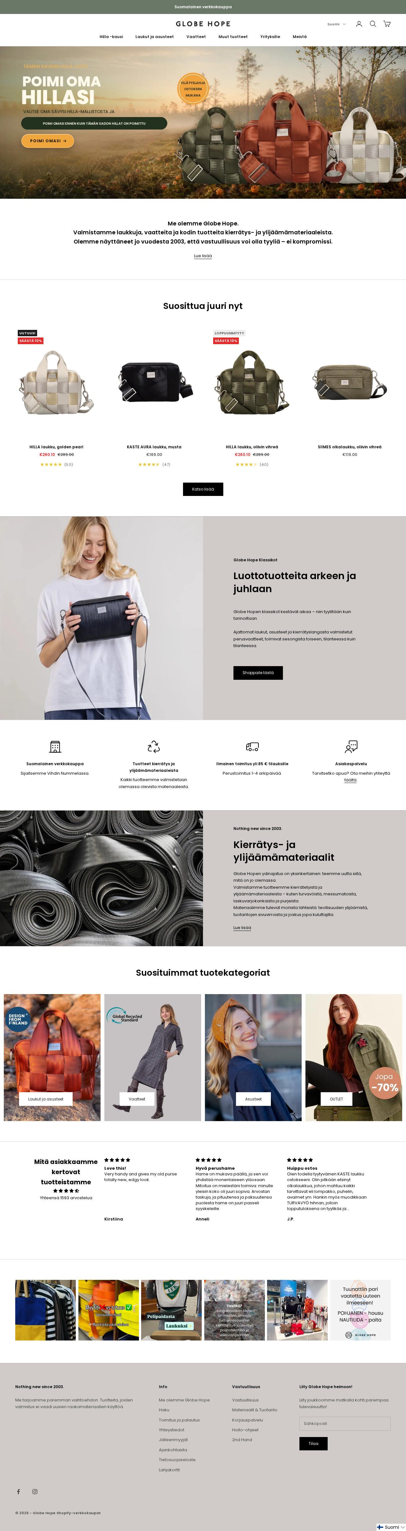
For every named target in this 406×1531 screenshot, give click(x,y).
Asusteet (253, 1099)
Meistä (300, 36)
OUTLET (336, 1099)
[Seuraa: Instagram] (35, 1491)
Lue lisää (203, 256)
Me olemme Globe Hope (184, 1400)
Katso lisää (203, 489)
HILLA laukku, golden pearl (56, 447)
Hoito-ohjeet (245, 1430)
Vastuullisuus (245, 1400)
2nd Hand (242, 1440)
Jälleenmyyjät (173, 1440)
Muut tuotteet (233, 36)
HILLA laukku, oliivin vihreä (252, 447)
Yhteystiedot (171, 1430)
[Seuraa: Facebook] (18, 1491)
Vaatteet (196, 36)
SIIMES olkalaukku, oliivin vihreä (350, 447)
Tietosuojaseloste (177, 1460)
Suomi (333, 24)
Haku (164, 1410)
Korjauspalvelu (247, 1420)
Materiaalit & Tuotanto (255, 1410)
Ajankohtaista (173, 1450)
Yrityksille (270, 36)
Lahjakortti (169, 1470)
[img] (66, 1190)
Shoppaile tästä (258, 672)
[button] (391, 1527)
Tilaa (313, 1443)
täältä (350, 780)
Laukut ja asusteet (154, 36)
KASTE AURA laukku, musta (154, 447)
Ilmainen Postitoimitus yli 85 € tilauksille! (203, 7)
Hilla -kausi (111, 36)
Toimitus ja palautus (179, 1420)
